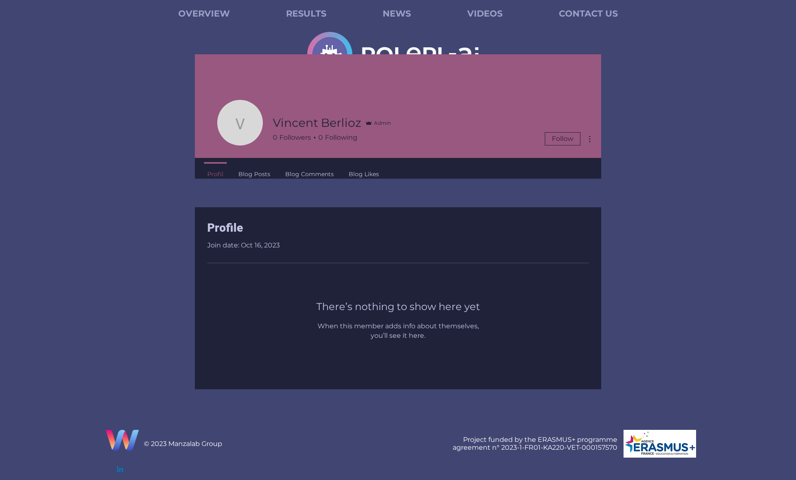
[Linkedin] (120, 470)
